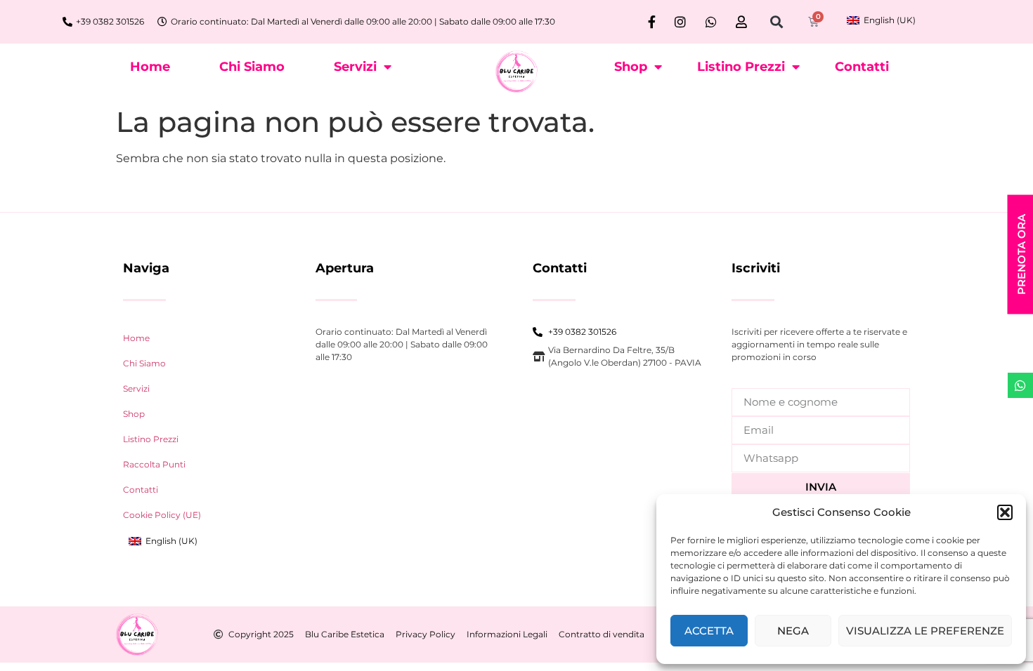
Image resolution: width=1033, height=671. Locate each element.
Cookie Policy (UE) (162, 515)
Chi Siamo (252, 66)
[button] (1005, 512)
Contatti (862, 66)
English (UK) (889, 20)
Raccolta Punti (154, 464)
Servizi (355, 66)
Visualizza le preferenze (925, 630)
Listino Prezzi (741, 66)
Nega (793, 630)
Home (150, 66)
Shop (630, 66)
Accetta (709, 630)
